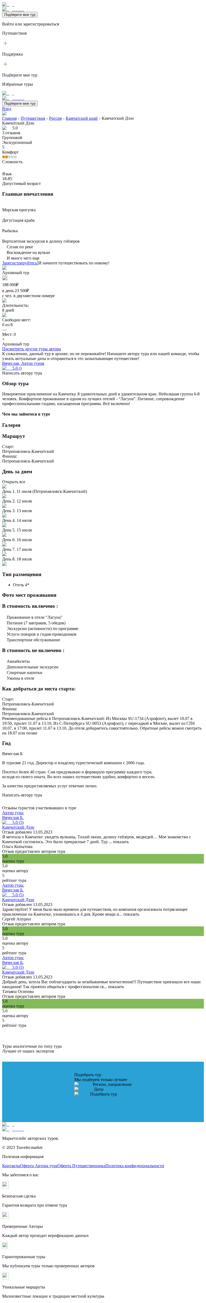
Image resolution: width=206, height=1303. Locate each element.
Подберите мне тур (19, 15)
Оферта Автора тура (38, 1165)
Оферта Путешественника (81, 1165)
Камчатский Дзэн (18, 827)
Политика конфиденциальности (134, 1165)
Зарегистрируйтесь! (20, 263)
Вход (6, 108)
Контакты (11, 1165)
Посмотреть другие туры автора (31, 349)
